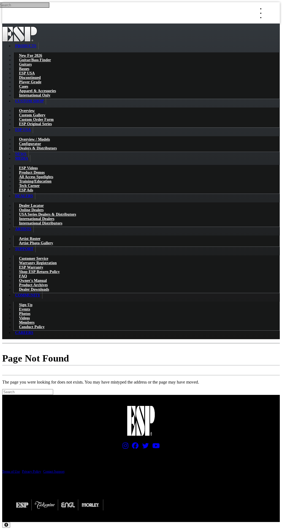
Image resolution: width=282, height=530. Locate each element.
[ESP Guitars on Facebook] (134, 447)
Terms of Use (11, 471)
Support (24, 249)
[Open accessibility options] (6, 525)
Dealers (24, 196)
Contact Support (53, 471)
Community (27, 295)
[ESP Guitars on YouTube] (155, 447)
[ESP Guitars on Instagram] (124, 447)
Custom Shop (29, 101)
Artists (23, 229)
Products (25, 46)
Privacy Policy (31, 471)
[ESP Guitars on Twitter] (144, 447)
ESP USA (23, 130)
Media (21, 158)
